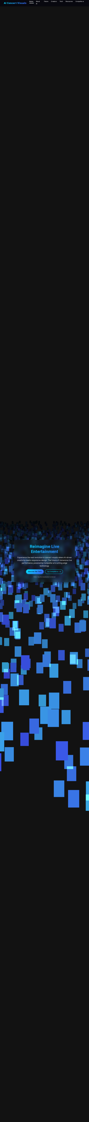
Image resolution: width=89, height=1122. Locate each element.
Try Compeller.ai (53, 571)
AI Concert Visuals (15, 3)
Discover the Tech (35, 571)
